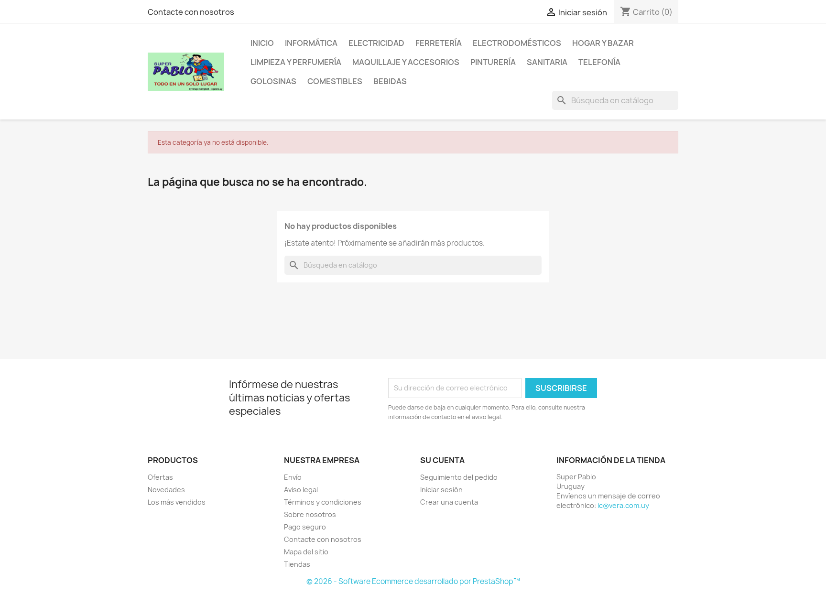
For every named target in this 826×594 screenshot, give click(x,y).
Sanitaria (547, 62)
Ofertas (160, 477)
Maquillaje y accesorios (405, 62)
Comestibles (334, 81)
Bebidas (390, 81)
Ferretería (438, 43)
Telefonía (599, 62)
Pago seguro (305, 526)
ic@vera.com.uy (623, 505)
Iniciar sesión (441, 489)
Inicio (262, 43)
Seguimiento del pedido (459, 477)
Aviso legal (301, 489)
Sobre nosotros (310, 514)
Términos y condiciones (322, 502)
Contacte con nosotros (191, 12)
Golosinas (273, 81)
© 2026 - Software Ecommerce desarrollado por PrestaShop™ (413, 581)
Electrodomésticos (517, 43)
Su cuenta (442, 460)
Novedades (166, 489)
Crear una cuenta (449, 502)
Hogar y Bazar (603, 43)
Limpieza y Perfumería (295, 62)
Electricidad (376, 43)
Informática (311, 43)
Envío (293, 477)
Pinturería (493, 62)
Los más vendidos (177, 502)
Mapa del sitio (306, 551)
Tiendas (297, 564)
